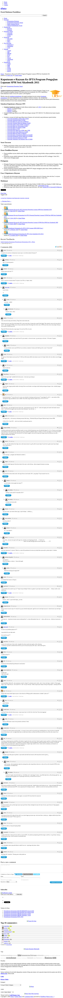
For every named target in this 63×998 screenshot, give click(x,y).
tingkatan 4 (24, 957)
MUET (9, 71)
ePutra (3, 8)
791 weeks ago (17, 309)
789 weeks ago (16, 489)
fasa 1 (6, 198)
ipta (19, 955)
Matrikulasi (10, 46)
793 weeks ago (9, 250)
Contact (6, 5)
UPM (28, 130)
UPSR (9, 64)
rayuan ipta (22, 198)
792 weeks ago (13, 287)
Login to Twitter (36, 874)
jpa (50, 955)
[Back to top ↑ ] (50, 996)
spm (54, 957)
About (5, 3)
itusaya (5, 933)
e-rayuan (2, 198)
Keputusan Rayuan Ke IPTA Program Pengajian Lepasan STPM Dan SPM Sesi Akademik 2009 (33, 222)
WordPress (43, 996)
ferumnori (6, 941)
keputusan (46, 955)
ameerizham (6, 929)
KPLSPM (9, 39)
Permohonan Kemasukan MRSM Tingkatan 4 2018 (17, 914)
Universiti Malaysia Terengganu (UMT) (17, 126)
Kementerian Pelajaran (13, 21)
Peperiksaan (7, 62)
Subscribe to (3, 881)
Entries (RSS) (18, 996)
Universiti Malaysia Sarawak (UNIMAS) (18, 121)
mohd (5, 937)
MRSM (9, 53)
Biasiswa (9, 28)
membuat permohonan (15, 96)
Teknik (9, 58)
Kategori (3, 985)
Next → (9, 201)
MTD (8, 55)
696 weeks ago (10, 851)
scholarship (40, 955)
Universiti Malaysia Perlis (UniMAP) (16, 133)
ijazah (4, 957)
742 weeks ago (9, 812)
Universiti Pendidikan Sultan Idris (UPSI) (18, 118)
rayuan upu (26, 198)
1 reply (10, 255)
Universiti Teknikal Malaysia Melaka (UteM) (19, 123)
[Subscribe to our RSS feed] (6, 892)
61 (1, 88)
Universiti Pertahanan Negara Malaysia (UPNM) (19, 136)
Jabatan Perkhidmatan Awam (14, 25)
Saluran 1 (9, 108)
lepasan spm (17, 198)
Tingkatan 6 (10, 44)
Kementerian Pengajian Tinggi (15, 22)
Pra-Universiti (7, 43)
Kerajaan (6, 19)
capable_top (6, 943)
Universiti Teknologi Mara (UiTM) (16, 120)
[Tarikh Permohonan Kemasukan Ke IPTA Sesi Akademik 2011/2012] (6, 234)
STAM (9, 69)
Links (2, 976)
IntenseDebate (9, 944)
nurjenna (5, 928)
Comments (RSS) (28, 996)
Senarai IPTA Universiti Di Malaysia (52, 187)
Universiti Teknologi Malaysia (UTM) (17, 137)
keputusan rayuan (10, 198)
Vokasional (10, 59)
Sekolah (6, 49)
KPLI (8, 40)
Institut (9, 36)
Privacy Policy (5, 979)
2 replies (10, 331)
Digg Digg (3, 193)
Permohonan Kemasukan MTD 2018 (13, 916)
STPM (9, 68)
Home (5, 2)
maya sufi (7, 287)
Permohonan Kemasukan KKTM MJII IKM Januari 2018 (19, 911)
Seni (8, 56)
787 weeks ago (12, 782)
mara (43, 957)
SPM (8, 66)
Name (2, 876)
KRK (8, 61)
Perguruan (6, 37)
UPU (39, 107)
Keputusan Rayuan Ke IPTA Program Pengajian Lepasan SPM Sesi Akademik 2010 (30, 209)
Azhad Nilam (18, 75)
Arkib (2, 992)
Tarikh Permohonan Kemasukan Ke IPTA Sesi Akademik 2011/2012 (26, 234)
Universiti (9, 33)
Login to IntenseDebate (18, 874)
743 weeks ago (12, 802)
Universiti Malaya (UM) (13, 129)
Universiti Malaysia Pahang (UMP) (16, 127)
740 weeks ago (9, 842)
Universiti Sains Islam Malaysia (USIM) (17, 132)
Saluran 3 (9, 111)
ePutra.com (4, 973)
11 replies (10, 437)
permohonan (11, 958)
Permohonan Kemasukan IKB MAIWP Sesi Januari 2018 (19, 912)
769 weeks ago (10, 793)
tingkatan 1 (18, 957)
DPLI (8, 41)
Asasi (8, 47)
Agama (9, 50)
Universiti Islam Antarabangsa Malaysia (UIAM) (19, 135)
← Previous (4, 201)
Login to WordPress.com (28, 874)
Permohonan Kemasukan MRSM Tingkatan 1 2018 (17, 915)
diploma (15, 955)
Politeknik (9, 34)
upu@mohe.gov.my (43, 185)
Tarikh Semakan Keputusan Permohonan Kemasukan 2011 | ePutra (18, 242)
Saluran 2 (9, 110)
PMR (8, 65)
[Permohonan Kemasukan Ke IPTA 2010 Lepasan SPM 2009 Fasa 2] (6, 228)
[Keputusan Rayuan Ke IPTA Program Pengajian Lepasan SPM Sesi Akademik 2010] (6, 209)
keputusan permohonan (7, 955)
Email (22, 876)
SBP (8, 52)
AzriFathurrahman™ (8, 931)
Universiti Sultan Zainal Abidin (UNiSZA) (18, 124)
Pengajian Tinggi (8, 31)
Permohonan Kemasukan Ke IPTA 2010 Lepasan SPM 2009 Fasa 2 (25, 228)
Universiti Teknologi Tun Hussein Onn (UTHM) (19, 139)
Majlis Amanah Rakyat (13, 24)
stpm (34, 957)
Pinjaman (9, 30)
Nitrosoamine (6, 939)
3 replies (10, 283)
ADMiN (5, 935)
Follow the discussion (60, 246)
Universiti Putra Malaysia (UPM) (15, 130)
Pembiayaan (7, 27)
